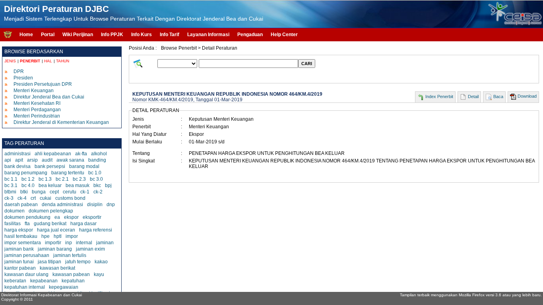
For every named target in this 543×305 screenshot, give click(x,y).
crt (33, 198)
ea (57, 217)
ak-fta (81, 153)
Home (26, 34)
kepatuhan (73, 281)
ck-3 (9, 198)
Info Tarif (169, 34)
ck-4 (22, 198)
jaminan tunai (19, 261)
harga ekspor (18, 230)
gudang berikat (50, 223)
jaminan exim (90, 249)
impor (72, 236)
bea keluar (50, 185)
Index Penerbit (439, 96)
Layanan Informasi (208, 34)
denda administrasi (62, 204)
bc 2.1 (62, 179)
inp (68, 242)
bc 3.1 (10, 185)
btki (24, 192)
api (7, 160)
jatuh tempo (78, 261)
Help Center (284, 34)
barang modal (84, 166)
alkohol (99, 153)
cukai (45, 198)
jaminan (105, 242)
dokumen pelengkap (51, 211)
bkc (97, 185)
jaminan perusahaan (26, 255)
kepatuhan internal (24, 287)
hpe (45, 236)
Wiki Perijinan (77, 34)
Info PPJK (112, 34)
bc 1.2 (28, 179)
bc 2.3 (79, 179)
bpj (108, 185)
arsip (32, 160)
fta (27, 223)
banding (97, 160)
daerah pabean (21, 204)
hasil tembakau (20, 236)
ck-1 (84, 192)
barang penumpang (25, 173)
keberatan (15, 281)
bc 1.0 (94, 173)
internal (84, 242)
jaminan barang (55, 249)
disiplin (95, 204)
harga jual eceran (56, 230)
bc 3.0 (96, 179)
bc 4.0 (28, 185)
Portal (47, 34)
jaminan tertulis (69, 255)
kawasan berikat (57, 268)
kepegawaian (63, 287)
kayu (99, 274)
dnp (111, 204)
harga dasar (83, 223)
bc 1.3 (45, 179)
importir (53, 242)
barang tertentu (67, 173)
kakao (101, 261)
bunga (39, 192)
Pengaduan (250, 34)
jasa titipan (49, 261)
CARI (306, 63)
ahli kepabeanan (53, 153)
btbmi (10, 192)
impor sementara (22, 242)
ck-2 (98, 192)
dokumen (14, 211)
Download (527, 96)
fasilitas (12, 223)
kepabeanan (44, 281)
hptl (58, 236)
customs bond (70, 198)
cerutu (69, 192)
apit (19, 160)
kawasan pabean (71, 274)
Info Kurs (141, 34)
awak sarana (70, 160)
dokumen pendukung (27, 217)
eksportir (92, 217)
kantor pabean (20, 268)
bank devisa (17, 166)
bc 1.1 (10, 179)
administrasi (17, 153)
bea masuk (77, 185)
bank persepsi (50, 166)
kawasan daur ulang (26, 274)
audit (47, 160)
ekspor (71, 217)
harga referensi (95, 230)
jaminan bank (19, 249)
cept (54, 192)
